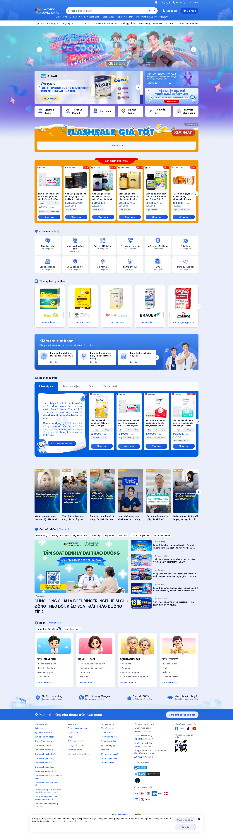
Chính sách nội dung (44, 750)
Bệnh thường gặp (108, 745)
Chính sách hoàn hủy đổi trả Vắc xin (47, 783)
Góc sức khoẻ (107, 728)
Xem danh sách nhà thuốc (182, 714)
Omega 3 (67, 17)
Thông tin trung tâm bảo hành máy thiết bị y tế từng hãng (48, 790)
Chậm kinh (85, 672)
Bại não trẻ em (170, 664)
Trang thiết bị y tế (75, 745)
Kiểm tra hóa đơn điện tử (45, 771)
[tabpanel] (116, 424)
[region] (116, 49)
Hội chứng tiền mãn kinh (91, 668)
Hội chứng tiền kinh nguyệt (92, 664)
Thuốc (70, 737)
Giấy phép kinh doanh (44, 737)
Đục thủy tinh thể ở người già (135, 677)
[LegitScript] (147, 780)
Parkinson (126, 668)
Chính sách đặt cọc (43, 745)
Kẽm (75, 17)
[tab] (42, 203)
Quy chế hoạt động (43, 741)
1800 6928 (193, 2)
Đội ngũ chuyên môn (110, 754)
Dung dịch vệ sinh (149, 17)
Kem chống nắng (91, 17)
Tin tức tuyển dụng (109, 758)
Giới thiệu (39, 728)
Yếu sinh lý (43, 677)
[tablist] (116, 386)
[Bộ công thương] (140, 767)
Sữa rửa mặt (121, 17)
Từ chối (185, 827)
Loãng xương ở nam (47, 664)
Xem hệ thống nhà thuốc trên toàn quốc (70, 715)
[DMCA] (147, 774)
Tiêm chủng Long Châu (78, 754)
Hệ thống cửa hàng (43, 732)
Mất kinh (84, 677)
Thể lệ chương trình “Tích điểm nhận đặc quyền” (46, 797)
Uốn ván (167, 672)
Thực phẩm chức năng (78, 728)
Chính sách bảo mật (43, 762)
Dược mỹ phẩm (74, 732)
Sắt (80, 17)
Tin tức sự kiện (107, 762)
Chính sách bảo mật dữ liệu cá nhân (48, 776)
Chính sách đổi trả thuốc (45, 754)
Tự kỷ (166, 668)
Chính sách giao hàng (44, 758)
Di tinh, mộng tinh (46, 668)
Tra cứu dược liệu (108, 741)
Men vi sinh (134, 17)
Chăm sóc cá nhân (76, 741)
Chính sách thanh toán (44, 767)
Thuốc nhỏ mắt (107, 17)
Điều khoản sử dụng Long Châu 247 (46, 804)
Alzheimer (126, 664)
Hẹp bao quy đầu (46, 672)
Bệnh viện (105, 750)
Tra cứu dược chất (109, 737)
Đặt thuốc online (75, 750)
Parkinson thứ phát (131, 672)
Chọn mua (49, 217)
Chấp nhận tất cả (185, 820)
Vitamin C (163, 17)
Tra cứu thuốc (107, 732)
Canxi (58, 17)
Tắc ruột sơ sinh (170, 677)
